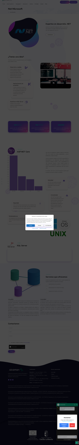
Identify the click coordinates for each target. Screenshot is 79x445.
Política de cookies (35, 228)
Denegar (39, 225)
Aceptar (30, 225)
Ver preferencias (48, 225)
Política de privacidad (43, 228)
